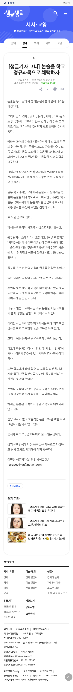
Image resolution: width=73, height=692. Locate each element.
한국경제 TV (46, 671)
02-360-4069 (20, 638)
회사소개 (8, 629)
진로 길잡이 (31, 588)
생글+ (50, 571)
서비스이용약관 (11, 633)
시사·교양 (36, 25)
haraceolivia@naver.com (24, 465)
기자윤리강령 (22, 629)
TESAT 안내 (10, 606)
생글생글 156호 (48, 83)
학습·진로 (31, 571)
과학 (48, 43)
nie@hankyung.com (21, 656)
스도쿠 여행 (53, 588)
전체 (13, 43)
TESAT (8, 600)
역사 (36, 43)
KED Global (51, 675)
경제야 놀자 (53, 577)
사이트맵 (26, 633)
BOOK (25, 675)
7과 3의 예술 (53, 582)
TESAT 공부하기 (12, 612)
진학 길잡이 (31, 577)
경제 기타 (13, 499)
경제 (24, 43)
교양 (59, 43)
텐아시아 (37, 675)
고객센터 (39, 633)
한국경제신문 (30, 671)
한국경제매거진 (11, 675)
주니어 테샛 (10, 617)
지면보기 (30, 600)
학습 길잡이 (31, 582)
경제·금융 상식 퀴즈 (57, 593)
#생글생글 (15, 486)
